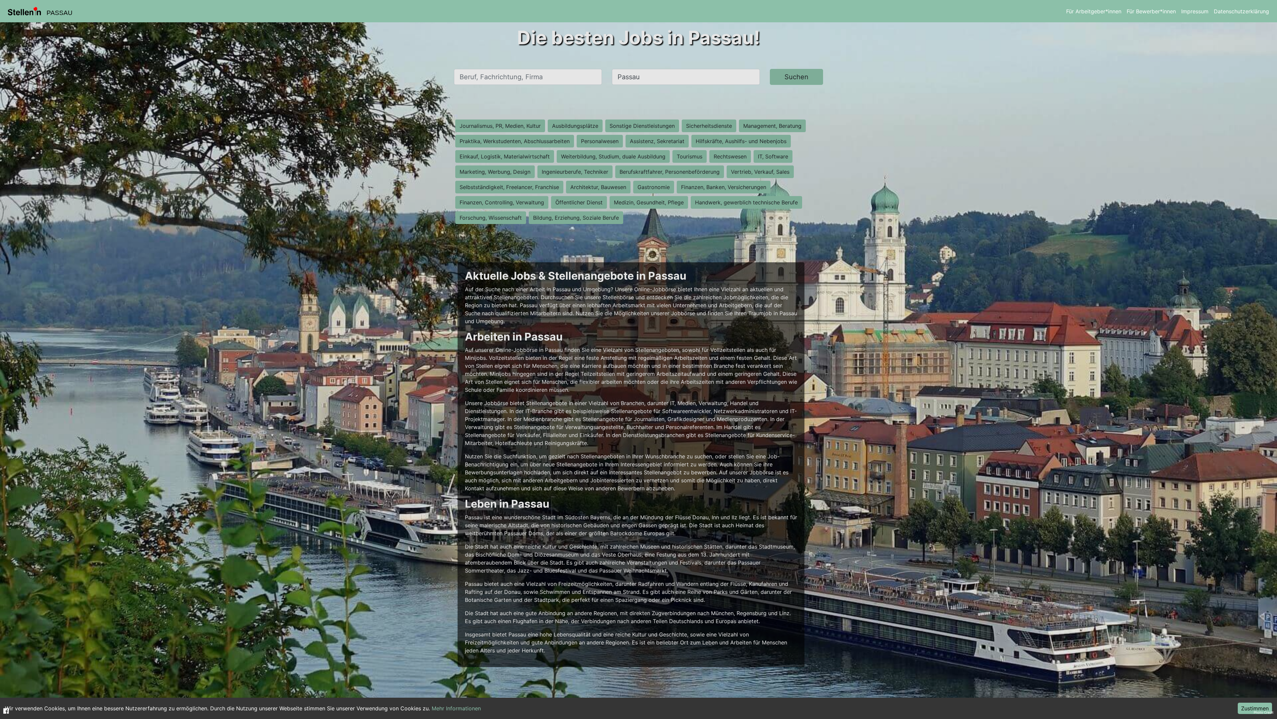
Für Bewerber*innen (1151, 11)
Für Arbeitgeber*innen (1093, 11)
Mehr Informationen (456, 708)
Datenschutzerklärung (1241, 11)
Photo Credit (1264, 712)
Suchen (796, 77)
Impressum (1194, 11)
